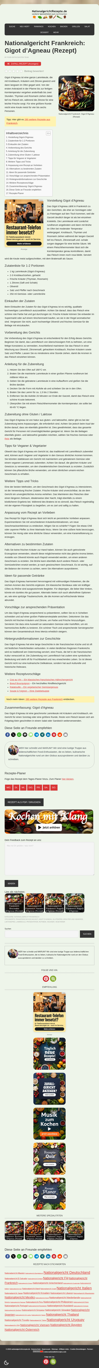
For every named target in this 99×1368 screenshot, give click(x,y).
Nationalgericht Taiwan (38, 1315)
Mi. (23, 787)
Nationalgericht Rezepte (49, 14)
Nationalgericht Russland (60, 1305)
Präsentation (32, 922)
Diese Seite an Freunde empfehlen (25, 190)
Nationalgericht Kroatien (36, 1293)
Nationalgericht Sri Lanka (23, 1315)
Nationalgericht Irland (31, 1289)
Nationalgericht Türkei (38, 1320)
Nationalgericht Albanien (15, 1273)
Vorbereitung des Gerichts (20, 148)
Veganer (51, 922)
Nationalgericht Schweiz (80, 1306)
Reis (7, 438)
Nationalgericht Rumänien (37, 1306)
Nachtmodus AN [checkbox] (6, 1362)
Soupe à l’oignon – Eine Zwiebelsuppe (29, 691)
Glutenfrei (58, 919)
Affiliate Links (64, 1349)
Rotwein (42, 922)
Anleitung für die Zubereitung (21, 151)
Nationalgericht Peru (34, 1302)
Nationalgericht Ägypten (66, 1325)
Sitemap (55, 1349)
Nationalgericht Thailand (62, 1314)
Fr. (38, 787)
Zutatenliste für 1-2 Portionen (21, 141)
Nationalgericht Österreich (22, 1329)
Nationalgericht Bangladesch (34, 1273)
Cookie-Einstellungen (78, 1349)
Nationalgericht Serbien (13, 1310)
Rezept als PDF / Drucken (24, 802)
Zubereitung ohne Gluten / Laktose (24, 155)
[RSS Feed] (53, 979)
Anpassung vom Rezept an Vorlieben (25, 165)
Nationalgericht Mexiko (20, 1297)
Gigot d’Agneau (45, 919)
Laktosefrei (10, 922)
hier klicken (67, 779)
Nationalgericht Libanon (61, 1293)
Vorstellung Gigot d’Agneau (20, 137)
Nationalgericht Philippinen (58, 1301)
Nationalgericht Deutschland (67, 1272)
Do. (31, 787)
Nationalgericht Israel (48, 1289)
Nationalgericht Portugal (16, 1305)
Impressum (46, 1349)
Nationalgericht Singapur (33, 1310)
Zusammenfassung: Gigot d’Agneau (25, 186)
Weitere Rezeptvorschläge (21, 183)
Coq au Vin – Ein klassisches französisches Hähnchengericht (41, 679)
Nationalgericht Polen (81, 1302)
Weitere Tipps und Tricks (19, 161)
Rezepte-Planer (16, 193)
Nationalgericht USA (12, 1325)
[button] (7, 734)
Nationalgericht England (35, 1278)
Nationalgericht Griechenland (48, 1283)
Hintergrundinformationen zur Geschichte (28, 179)
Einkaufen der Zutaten (18, 144)
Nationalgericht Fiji (55, 1278)
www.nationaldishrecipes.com (55, 1352)
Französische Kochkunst (27, 919)
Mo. (9, 787)
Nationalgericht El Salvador (16, 1279)
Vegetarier (60, 922)
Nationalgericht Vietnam (35, 1324)
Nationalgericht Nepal (42, 1298)
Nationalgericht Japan (14, 1293)
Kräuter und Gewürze (73, 919)
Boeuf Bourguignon (20, 683)
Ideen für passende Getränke (22, 172)
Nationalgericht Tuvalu (17, 1320)
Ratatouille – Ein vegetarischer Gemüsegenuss (34, 687)
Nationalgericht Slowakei (58, 1310)
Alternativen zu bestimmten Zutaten (25, 169)
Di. (16, 787)
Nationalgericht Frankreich (26, 917)
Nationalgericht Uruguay (65, 1320)
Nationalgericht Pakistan (17, 1302)
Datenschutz (36, 1349)
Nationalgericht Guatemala (71, 1283)
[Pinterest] (46, 979)
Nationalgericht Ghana (25, 1283)
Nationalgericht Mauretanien (83, 1293)
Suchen (8, 929)
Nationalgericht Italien (74, 1288)
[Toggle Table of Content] (47, 133)
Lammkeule (21, 922)
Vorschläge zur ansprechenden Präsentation (29, 176)
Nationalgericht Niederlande (64, 1297)
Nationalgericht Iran (16, 1289)
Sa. (46, 787)
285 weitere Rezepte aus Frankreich (44, 699)
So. (54, 787)
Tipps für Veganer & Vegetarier (22, 158)
